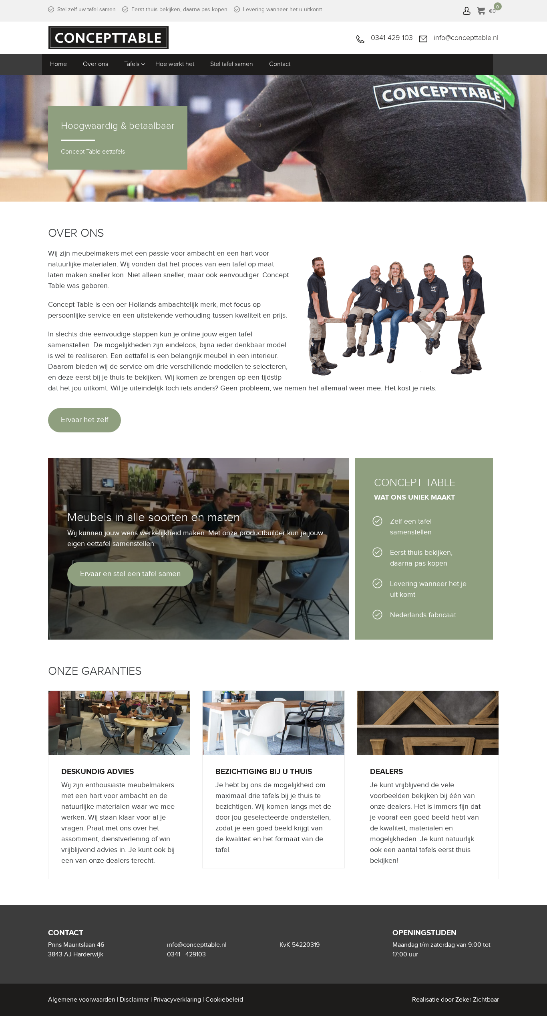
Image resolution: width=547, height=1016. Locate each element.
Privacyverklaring (177, 1000)
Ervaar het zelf (84, 419)
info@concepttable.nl (466, 38)
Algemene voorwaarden (81, 1000)
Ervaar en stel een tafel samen (130, 573)
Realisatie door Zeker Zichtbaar (455, 1000)
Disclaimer (134, 1000)
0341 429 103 (392, 38)
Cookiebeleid (224, 1000)
